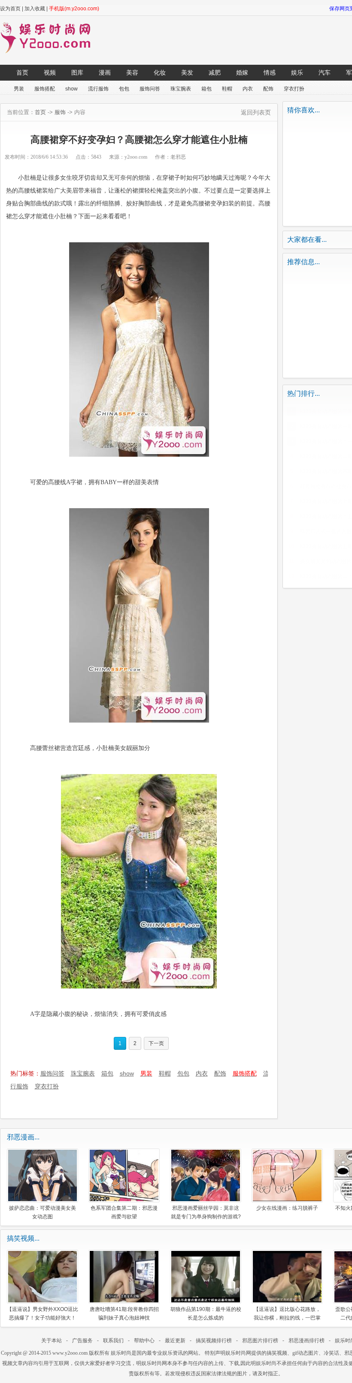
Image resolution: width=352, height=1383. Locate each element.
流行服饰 (98, 89)
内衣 (248, 89)
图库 (77, 72)
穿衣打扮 (294, 89)
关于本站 (51, 1341)
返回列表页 (256, 112)
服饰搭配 (44, 89)
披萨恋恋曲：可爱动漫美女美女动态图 (42, 1212)
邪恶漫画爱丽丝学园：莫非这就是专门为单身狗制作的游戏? (206, 1212)
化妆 (160, 72)
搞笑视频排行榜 (214, 1341)
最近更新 (175, 1341)
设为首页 (10, 9)
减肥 (215, 72)
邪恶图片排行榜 (260, 1341)
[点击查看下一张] (139, 349)
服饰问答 (150, 89)
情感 (270, 72)
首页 (22, 72)
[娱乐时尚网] (50, 51)
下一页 (156, 1043)
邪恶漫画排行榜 (306, 1341)
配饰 (268, 89)
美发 (187, 72)
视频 (50, 72)
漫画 (105, 72)
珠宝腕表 (180, 89)
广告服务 (82, 1341)
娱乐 (297, 72)
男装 (19, 89)
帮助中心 (144, 1341)
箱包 (206, 89)
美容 (132, 72)
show (71, 89)
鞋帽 (227, 89)
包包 (124, 89)
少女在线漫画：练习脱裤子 (287, 1208)
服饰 (60, 112)
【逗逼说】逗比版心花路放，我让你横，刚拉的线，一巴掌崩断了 (287, 1313)
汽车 (325, 72)
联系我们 (113, 1341)
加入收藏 (34, 9)
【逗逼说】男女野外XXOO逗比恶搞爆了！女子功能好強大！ (42, 1313)
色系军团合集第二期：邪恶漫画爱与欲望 (124, 1212)
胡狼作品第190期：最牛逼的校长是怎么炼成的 (205, 1313)
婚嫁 (242, 72)
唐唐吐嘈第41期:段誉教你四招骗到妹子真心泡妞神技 (124, 1313)
